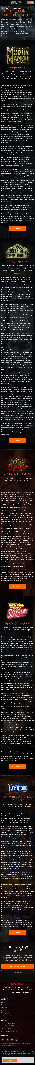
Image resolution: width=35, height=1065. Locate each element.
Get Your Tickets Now (17, 966)
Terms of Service (6, 1015)
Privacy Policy (5, 1013)
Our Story (4, 1007)
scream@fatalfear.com (11, 1031)
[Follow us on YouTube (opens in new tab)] (12, 1040)
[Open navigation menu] (3, 2)
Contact (3, 1010)
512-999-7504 (8, 1028)
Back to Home (18, 972)
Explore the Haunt (7, 1005)
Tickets (30, 2)
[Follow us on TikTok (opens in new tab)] (16, 1040)
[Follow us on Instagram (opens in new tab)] (7, 1040)
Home (2, 8)
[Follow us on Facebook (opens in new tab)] (3, 1040)
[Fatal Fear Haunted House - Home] (16, 3)
